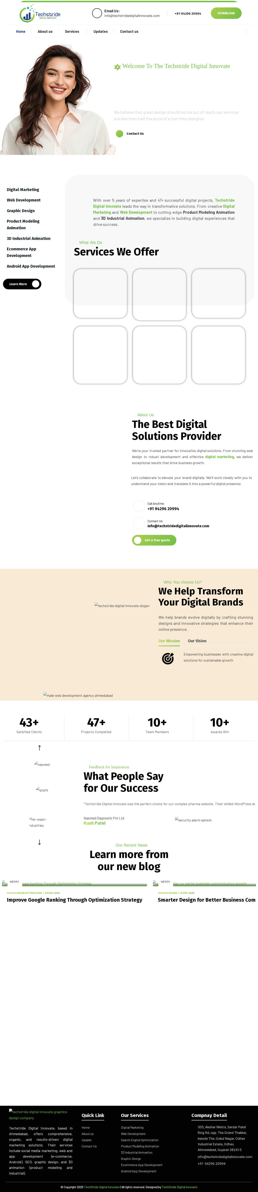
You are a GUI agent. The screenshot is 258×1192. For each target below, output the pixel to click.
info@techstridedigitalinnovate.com (225, 1157)
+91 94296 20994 (212, 1164)
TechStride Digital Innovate (102, 1187)
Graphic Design (167, 892)
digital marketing (219, 456)
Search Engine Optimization (24, 892)
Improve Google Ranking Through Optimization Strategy (74, 900)
